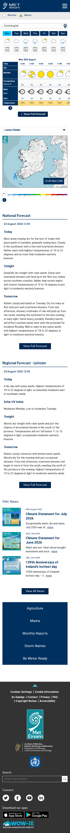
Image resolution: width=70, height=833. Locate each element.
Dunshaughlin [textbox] (11, 25)
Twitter (6, 798)
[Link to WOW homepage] (18, 824)
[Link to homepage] (35, 724)
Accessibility (47, 701)
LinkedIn (41, 798)
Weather (10, 15)
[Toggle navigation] (65, 6)
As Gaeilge (18, 697)
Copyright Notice (26, 701)
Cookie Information (47, 691)
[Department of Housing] (35, 748)
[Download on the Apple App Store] (13, 814)
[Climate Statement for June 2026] (11, 541)
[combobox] (35, 25)
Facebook (17, 798)
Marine (26, 15)
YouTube (29, 798)
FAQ (55, 697)
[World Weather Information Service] (35, 761)
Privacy (45, 697)
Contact (33, 697)
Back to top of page (35, 685)
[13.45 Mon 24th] (34, 161)
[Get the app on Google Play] (37, 814)
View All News (35, 591)
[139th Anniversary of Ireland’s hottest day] (11, 565)
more (50, 527)
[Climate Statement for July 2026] (11, 516)
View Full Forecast (35, 346)
